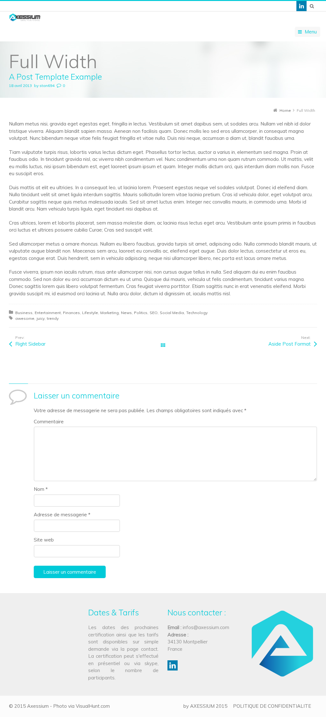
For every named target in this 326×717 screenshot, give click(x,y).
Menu (311, 32)
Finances (71, 312)
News (126, 312)
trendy (53, 318)
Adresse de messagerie (62, 515)
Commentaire (49, 422)
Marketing (109, 312)
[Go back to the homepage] (25, 17)
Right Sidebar (30, 344)
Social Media (172, 312)
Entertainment (48, 312)
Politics (140, 312)
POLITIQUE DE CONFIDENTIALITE (272, 706)
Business (23, 312)
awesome (24, 318)
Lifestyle (90, 312)
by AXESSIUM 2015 (205, 706)
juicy (41, 318)
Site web (44, 540)
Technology (197, 312)
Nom (41, 489)
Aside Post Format (289, 344)
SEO (154, 312)
